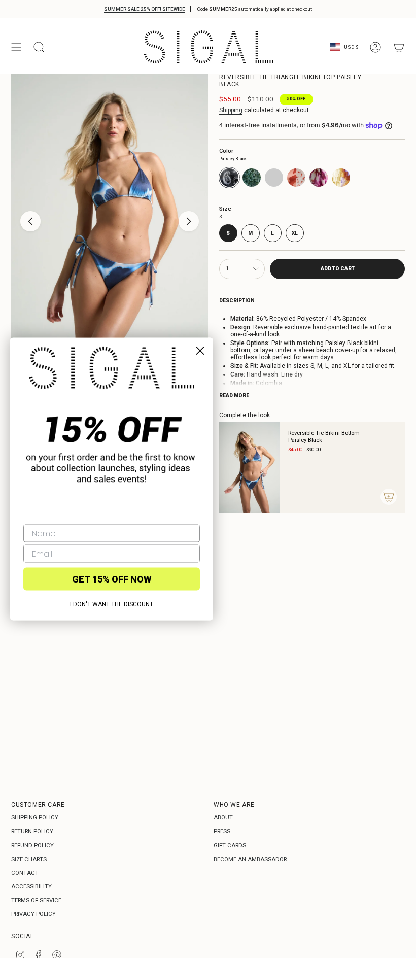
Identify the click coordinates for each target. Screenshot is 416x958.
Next (189, 221)
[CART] (398, 46)
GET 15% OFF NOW (112, 578)
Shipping (230, 110)
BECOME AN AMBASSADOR (250, 859)
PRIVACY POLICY (33, 914)
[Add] (388, 497)
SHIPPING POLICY (34, 817)
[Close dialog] (200, 351)
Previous (30, 221)
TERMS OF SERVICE (36, 900)
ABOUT (223, 817)
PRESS (222, 831)
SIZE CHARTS (29, 859)
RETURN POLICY (32, 831)
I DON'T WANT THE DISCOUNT (111, 604)
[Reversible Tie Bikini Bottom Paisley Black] (249, 467)
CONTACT (25, 873)
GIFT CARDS (230, 845)
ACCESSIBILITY (31, 886)
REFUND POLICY (32, 845)
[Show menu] (16, 46)
